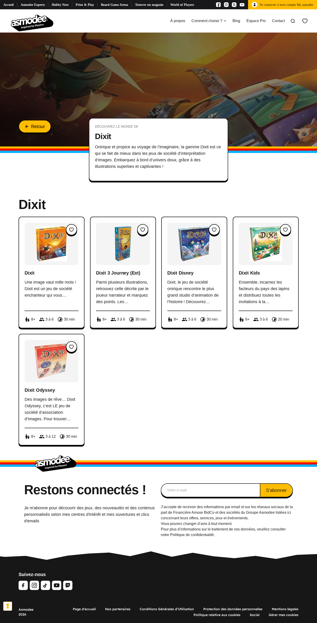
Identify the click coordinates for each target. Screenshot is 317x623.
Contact (278, 21)
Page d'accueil (84, 609)
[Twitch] (67, 585)
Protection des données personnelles (232, 609)
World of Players (182, 5)
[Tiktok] (45, 585)
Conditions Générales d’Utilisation (167, 609)
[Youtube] (242, 4)
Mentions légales (285, 609)
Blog (236, 21)
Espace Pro (256, 21)
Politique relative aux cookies (217, 615)
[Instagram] (226, 4)
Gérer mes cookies (283, 615)
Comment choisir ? (206, 21)
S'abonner (276, 490)
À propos (177, 21)
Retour (38, 126)
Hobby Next (60, 5)
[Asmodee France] (32, 21)
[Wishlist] (305, 21)
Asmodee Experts (33, 5)
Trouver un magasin (149, 5)
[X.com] (234, 4)
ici (289, 512)
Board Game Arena (114, 5)
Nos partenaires (117, 609)
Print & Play (85, 5)
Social (254, 615)
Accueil (8, 5)
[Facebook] (218, 4)
